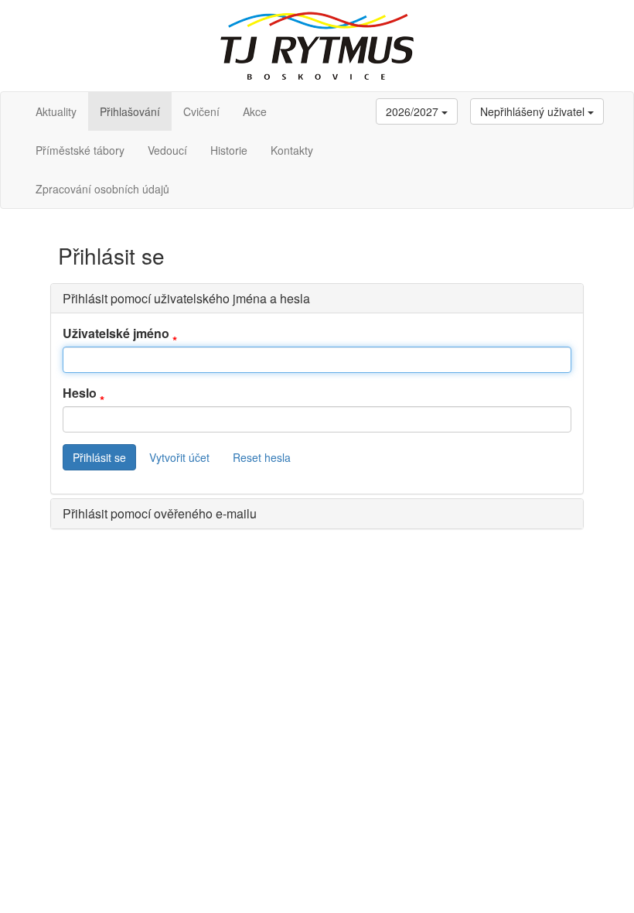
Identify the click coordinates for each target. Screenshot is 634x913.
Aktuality (56, 111)
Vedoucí (167, 150)
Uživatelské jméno (116, 333)
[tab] (317, 298)
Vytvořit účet (179, 457)
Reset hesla (262, 457)
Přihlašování (130, 111)
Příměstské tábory (80, 150)
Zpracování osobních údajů (102, 189)
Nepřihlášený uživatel (534, 111)
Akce (255, 111)
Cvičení (201, 111)
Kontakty (292, 150)
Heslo (80, 393)
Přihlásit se (99, 457)
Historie (228, 150)
